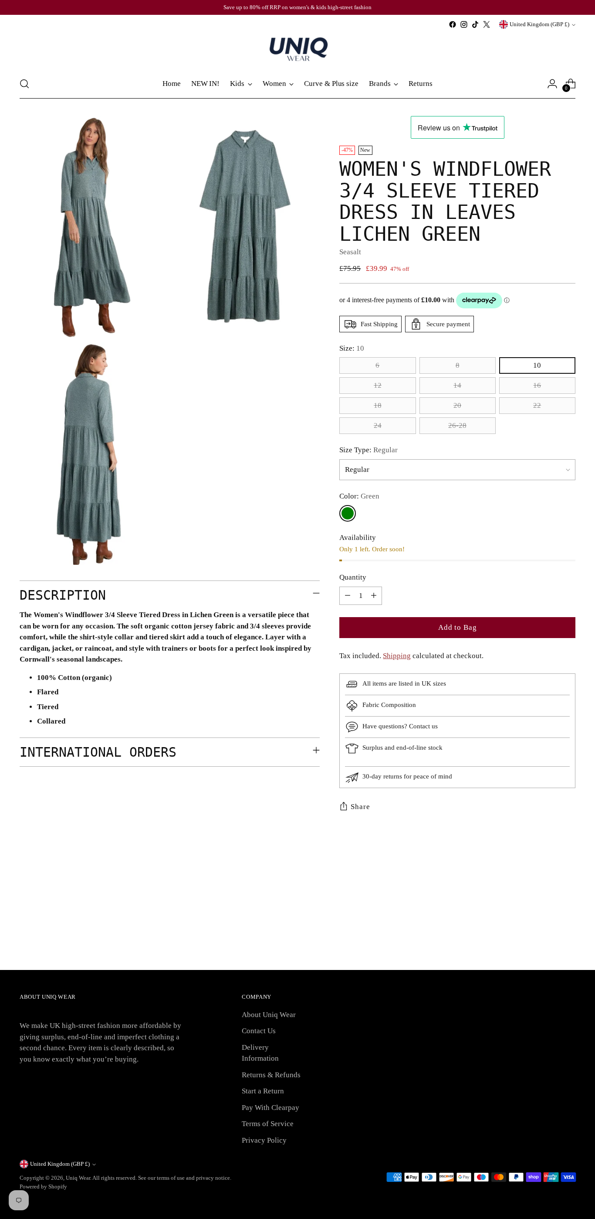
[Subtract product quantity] (347, 595)
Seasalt (350, 252)
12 (378, 385)
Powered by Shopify (43, 1186)
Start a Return (263, 1091)
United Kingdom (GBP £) (539, 24)
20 (457, 405)
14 (457, 385)
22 (537, 405)
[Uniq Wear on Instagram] (464, 24)
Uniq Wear (78, 1178)
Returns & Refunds (271, 1075)
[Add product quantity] (374, 595)
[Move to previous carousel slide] (548, 895)
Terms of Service (268, 1124)
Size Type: (368, 450)
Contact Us (259, 1031)
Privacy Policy (264, 1140)
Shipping (397, 656)
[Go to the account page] (552, 83)
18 (378, 405)
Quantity (352, 577)
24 (378, 425)
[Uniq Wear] (297, 50)
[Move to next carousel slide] (568, 894)
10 (537, 365)
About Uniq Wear (269, 1015)
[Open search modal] (24, 83)
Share (360, 806)
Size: (351, 348)
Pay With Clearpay (270, 1107)
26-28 (457, 425)
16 (537, 385)
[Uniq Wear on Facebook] (452, 24)
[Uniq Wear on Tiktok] (475, 24)
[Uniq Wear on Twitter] (486, 24)
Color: (359, 496)
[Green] (347, 513)
